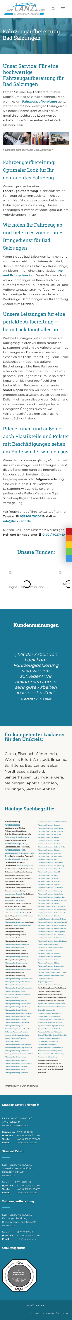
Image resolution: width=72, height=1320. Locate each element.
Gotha (10, 753)
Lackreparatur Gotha (15, 828)
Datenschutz (30, 1085)
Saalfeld (37, 771)
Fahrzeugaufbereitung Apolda (15, 966)
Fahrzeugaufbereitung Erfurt (15, 884)
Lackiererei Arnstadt (15, 862)
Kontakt (34, 1313)
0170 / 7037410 (53, 534)
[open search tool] (53, 8)
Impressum (12, 1085)
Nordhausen (16, 771)
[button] (5, 584)
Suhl (9, 765)
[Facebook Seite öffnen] (69, 558)
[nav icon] (63, 9)
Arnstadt (41, 759)
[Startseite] (69, 531)
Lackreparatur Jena (17, 897)
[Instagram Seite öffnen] (69, 551)
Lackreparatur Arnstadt (21, 856)
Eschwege (43, 777)
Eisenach (26, 753)
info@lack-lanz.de (17, 521)
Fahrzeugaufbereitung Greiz (14, 972)
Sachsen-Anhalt (40, 789)
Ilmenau (58, 759)
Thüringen (14, 789)
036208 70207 (31, 516)
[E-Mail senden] (69, 545)
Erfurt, (27, 759)
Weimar (12, 759)
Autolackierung (12, 821)
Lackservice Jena (20, 906)
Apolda (33, 783)
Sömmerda (46, 753)
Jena (18, 765)
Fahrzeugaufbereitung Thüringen (16, 960)
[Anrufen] (69, 538)
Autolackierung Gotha (12, 875)
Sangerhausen (18, 777)
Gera (58, 777)
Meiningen (15, 783)
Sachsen (49, 783)
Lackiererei (10, 865)
